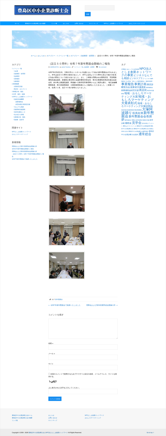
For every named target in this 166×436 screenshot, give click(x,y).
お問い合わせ (79, 23)
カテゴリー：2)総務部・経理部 (82, 55)
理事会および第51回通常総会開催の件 (24, 146)
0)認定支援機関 (19, 99)
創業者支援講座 (138, 87)
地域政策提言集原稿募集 (134, 110)
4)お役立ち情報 (19, 114)
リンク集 (54, 23)
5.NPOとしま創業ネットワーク (22, 96)
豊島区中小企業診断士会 (37, 432)
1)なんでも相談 (19, 107)
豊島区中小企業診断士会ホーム (22, 415)
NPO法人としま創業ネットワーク (57, 432)
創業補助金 (19, 102)
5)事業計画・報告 (19, 117)
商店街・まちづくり (20, 89)
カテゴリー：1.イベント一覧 (58, 55)
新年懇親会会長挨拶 (136, 117)
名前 (50, 343)
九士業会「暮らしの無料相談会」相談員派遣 (139, 81)
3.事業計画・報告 (17, 91)
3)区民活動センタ (19, 112)
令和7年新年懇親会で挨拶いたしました (25, 159)
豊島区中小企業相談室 (143, 126)
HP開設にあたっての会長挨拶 (130, 69)
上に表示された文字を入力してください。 (64, 387)
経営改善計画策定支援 (23, 104)
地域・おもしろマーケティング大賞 (136, 94)
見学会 (136, 122)
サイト (50, 363)
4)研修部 (16, 79)
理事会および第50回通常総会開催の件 (24, 151)
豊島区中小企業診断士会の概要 (35, 23)
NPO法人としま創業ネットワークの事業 (136, 71)
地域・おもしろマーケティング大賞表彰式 (137, 99)
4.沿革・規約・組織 (18, 94)
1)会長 (16, 71)
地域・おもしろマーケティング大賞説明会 (137, 104)
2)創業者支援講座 (19, 109)
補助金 (128, 122)
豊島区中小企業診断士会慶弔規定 (138, 131)
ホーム (17, 23)
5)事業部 (16, 81)
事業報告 (127, 83)
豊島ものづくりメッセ (129, 126)
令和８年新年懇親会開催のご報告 (23, 149)
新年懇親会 (59, 299)
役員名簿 (137, 113)
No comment (102, 67)
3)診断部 (16, 76)
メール (51, 353)
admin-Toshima (66, 67)
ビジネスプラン (137, 78)
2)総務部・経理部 (19, 73)
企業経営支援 (18, 86)
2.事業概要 (15, 84)
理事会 (134, 120)
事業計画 (140, 84)
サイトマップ (93, 23)
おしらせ (66, 23)
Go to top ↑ (150, 432)
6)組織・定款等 (19, 119)
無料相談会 (128, 120)
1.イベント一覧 (17, 68)
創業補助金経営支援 (130, 90)
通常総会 (145, 134)
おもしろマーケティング (137, 23)
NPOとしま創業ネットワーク (113, 23)
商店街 (143, 90)
